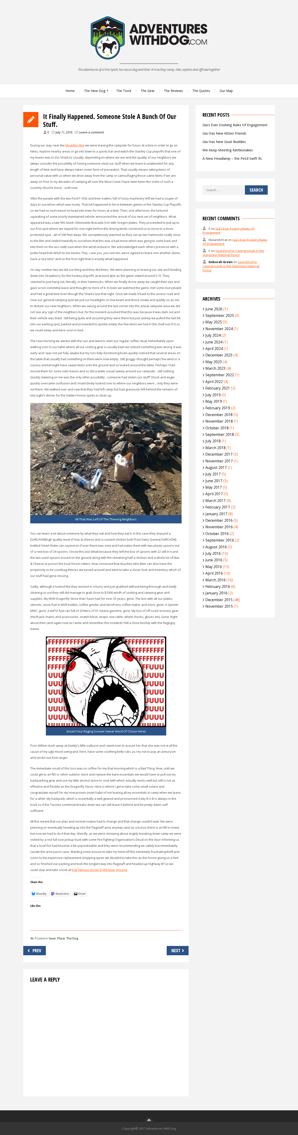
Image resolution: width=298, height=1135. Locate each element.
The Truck (123, 90)
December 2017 (219, 454)
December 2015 (219, 599)
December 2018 (219, 414)
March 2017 (215, 500)
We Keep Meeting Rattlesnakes (228, 150)
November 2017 (219, 461)
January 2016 (216, 593)
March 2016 (215, 580)
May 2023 (213, 361)
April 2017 (214, 493)
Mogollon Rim (74, 145)
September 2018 (219, 434)
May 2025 (213, 322)
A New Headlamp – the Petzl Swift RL (232, 158)
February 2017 (217, 507)
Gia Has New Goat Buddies (224, 141)
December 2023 (219, 355)
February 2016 (217, 586)
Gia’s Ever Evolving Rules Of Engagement (235, 124)
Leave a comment (91, 132)
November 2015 (219, 606)
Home (70, 90)
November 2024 (219, 328)
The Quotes (201, 90)
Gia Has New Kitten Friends (224, 133)
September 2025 (219, 315)
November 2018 (219, 421)
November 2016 (219, 526)
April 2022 (214, 381)
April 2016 (214, 573)
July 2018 (213, 441)
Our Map (226, 90)
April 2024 (214, 348)
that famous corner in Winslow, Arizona (99, 870)
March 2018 (215, 447)
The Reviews (173, 90)
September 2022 (219, 374)
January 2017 (216, 513)
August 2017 (216, 467)
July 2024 (213, 335)
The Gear (148, 90)
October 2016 (217, 533)
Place (61, 938)
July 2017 (213, 474)
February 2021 (217, 388)
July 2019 (213, 394)
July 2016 (213, 553)
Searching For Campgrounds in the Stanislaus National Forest (233, 253)
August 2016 (216, 546)
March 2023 (215, 368)
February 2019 (217, 407)
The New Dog (94, 90)
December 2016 (219, 520)
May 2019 (213, 401)
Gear (52, 938)
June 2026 (213, 309)
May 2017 (213, 487)
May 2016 (213, 566)
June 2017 (213, 480)
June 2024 (213, 342)
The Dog (72, 938)
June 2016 (213, 559)
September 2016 (219, 540)
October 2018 (217, 427)
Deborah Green (221, 262)
